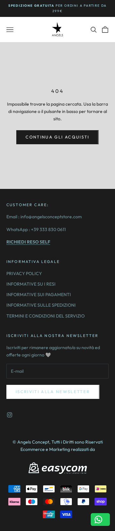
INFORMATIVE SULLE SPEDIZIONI (41, 305)
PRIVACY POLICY (24, 273)
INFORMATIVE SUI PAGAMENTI (38, 294)
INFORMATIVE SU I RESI (31, 284)
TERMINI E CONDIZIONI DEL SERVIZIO (45, 316)
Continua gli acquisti (57, 136)
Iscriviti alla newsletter (53, 391)
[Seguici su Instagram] (9, 415)
